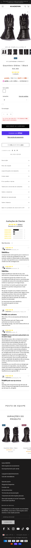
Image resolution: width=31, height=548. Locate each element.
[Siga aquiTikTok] (22, 528)
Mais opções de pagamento (16, 137)
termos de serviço (7, 490)
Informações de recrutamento (10, 466)
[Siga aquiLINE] (27, 528)
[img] (9, 247)
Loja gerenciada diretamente (10, 474)
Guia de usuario (6, 481)
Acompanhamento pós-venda (10, 469)
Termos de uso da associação (10, 493)
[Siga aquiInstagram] (13, 528)
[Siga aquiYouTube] (18, 528)
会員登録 (6, 78)
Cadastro (8, 522)
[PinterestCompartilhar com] (17, 150)
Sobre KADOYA (6, 463)
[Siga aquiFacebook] (3, 528)
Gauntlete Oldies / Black (10, 448)
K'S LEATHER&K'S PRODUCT (15, 61)
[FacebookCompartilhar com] (12, 150)
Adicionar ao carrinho (15, 126)
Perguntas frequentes (8, 484)
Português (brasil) (22, 534)
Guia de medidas (23, 96)
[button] (15, 72)
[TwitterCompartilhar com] (14, 150)
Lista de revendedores (8, 476)
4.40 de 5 (19, 224)
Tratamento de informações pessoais (13, 496)
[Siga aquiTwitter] (8, 528)
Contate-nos (5, 487)
